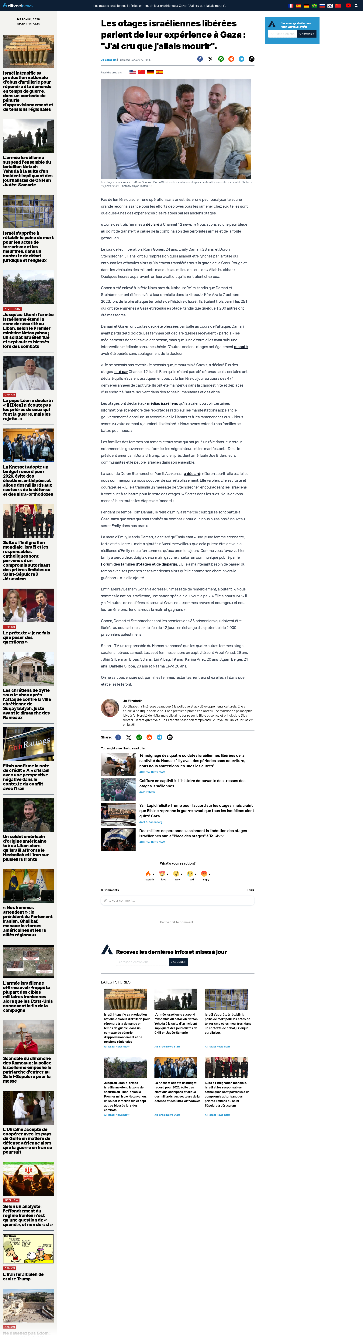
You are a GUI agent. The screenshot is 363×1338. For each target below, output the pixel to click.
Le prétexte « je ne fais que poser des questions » (26, 637)
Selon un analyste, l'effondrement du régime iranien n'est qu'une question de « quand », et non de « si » (28, 1215)
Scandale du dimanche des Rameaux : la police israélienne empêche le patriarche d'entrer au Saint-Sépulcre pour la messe (27, 1069)
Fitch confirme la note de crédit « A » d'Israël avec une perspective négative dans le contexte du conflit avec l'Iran (26, 777)
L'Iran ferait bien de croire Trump (23, 1276)
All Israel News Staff (152, 772)
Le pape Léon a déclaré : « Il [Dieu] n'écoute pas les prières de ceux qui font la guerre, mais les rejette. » (28, 409)
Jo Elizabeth (108, 59)
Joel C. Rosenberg (151, 822)
